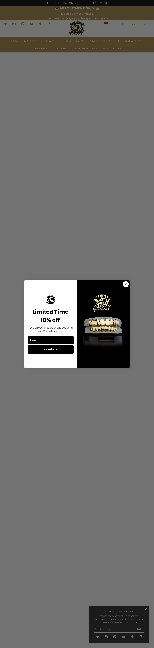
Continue (50, 349)
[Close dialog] (125, 284)
